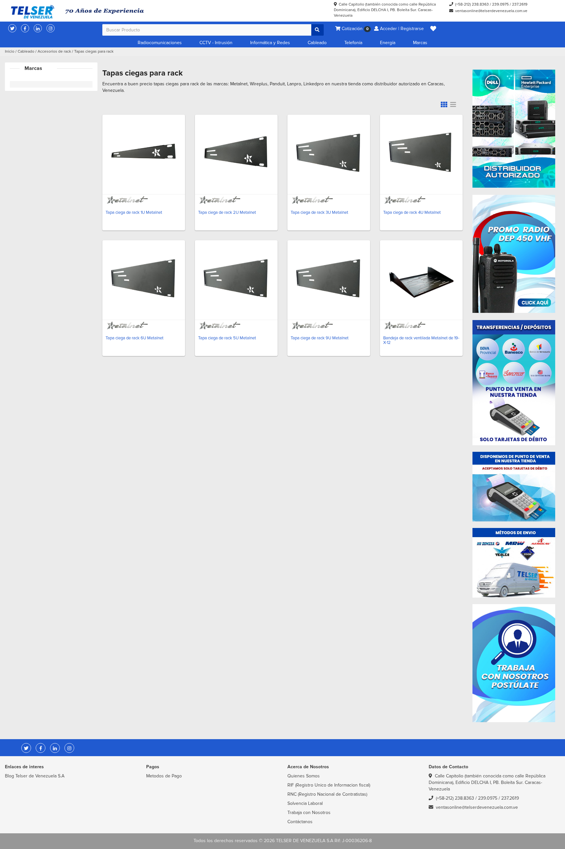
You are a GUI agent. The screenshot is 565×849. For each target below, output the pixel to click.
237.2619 (519, 4)
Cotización (354, 28)
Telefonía (353, 42)
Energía (387, 42)
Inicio (9, 51)
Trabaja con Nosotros (309, 812)
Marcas (420, 42)
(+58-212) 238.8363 (472, 4)
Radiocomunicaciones (160, 42)
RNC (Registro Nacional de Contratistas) (327, 794)
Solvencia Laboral (305, 803)
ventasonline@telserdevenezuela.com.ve (491, 10)
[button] (433, 29)
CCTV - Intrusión (215, 42)
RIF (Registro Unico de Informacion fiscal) (328, 785)
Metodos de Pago (164, 776)
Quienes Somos (303, 776)
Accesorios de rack (54, 51)
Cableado (317, 42)
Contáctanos (300, 821)
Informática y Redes (270, 42)
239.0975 (500, 4)
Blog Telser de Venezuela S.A (34, 776)
